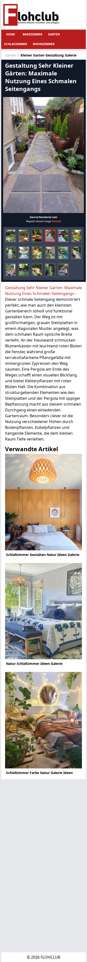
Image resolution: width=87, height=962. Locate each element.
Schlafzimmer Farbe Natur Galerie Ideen (39, 772)
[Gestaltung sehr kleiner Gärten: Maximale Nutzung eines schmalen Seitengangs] (43, 155)
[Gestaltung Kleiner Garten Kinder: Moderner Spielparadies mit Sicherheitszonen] (37, 270)
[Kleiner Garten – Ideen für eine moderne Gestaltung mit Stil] (63, 236)
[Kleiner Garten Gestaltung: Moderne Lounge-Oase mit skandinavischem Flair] (10, 236)
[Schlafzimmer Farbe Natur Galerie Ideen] (43, 720)
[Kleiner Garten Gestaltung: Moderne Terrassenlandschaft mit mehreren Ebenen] (63, 270)
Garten (54, 34)
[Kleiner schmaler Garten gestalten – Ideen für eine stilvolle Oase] (10, 253)
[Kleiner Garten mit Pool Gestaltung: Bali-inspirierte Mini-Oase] (63, 253)
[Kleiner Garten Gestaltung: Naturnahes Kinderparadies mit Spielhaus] (23, 236)
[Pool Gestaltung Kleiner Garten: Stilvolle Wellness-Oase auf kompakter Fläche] (23, 253)
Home (10, 34)
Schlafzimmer (15, 44)
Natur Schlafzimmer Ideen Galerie (34, 663)
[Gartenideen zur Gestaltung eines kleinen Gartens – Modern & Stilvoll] (76, 236)
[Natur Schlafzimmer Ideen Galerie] (43, 611)
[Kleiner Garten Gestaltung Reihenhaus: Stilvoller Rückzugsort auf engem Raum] (50, 253)
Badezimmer (32, 34)
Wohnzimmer (44, 44)
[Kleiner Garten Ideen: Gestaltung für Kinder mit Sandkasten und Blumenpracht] (37, 236)
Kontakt (56, 221)
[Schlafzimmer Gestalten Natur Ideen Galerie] (43, 502)
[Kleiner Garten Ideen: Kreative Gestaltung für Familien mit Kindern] (37, 253)
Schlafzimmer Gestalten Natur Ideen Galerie (42, 554)
